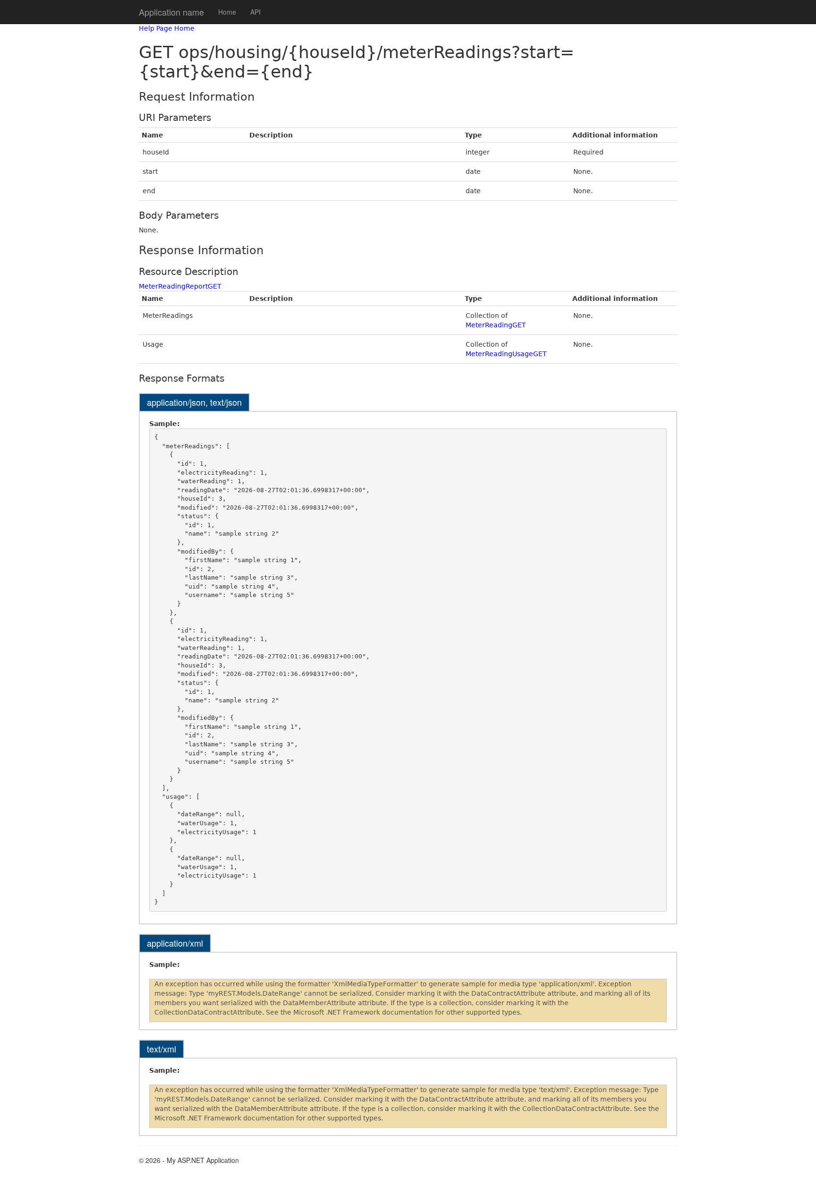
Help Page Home (167, 28)
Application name (171, 12)
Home (227, 12)
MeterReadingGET (496, 325)
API (255, 12)
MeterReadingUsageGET (506, 354)
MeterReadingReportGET (180, 286)
